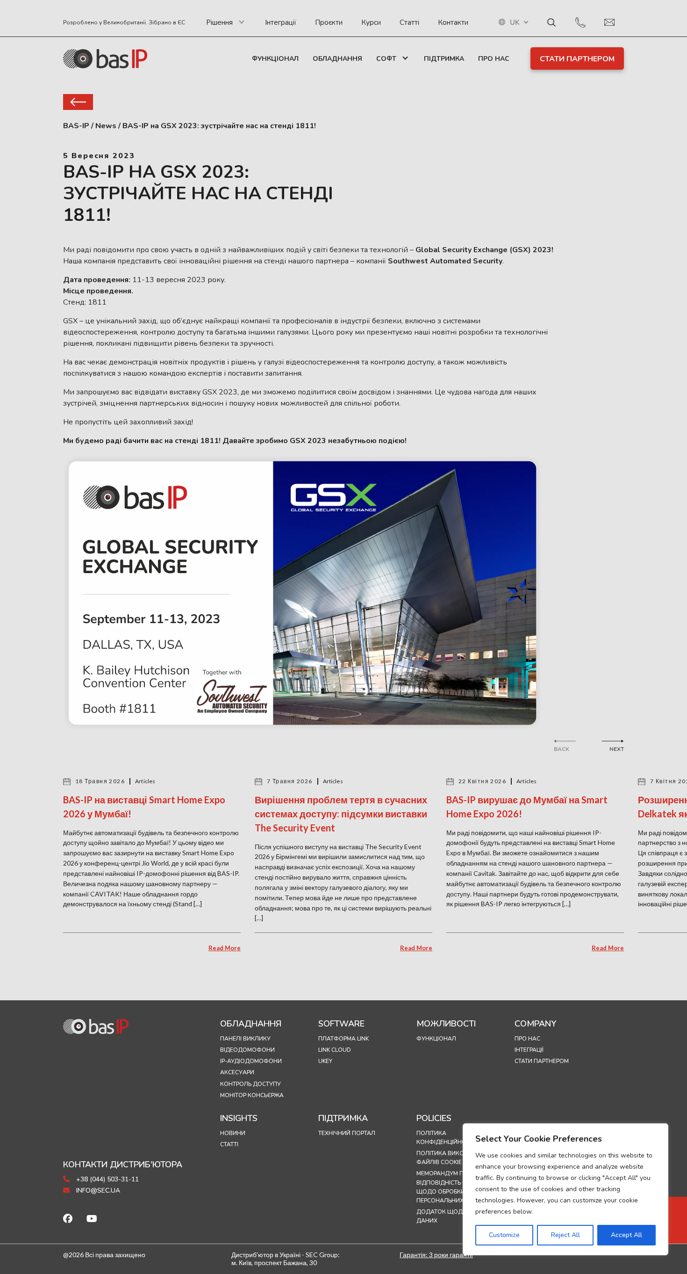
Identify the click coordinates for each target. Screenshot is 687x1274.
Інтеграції (280, 22)
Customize (504, 1234)
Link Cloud (334, 1050)
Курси (371, 22)
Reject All (565, 1234)
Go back (78, 102)
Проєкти (329, 22)
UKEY (325, 1061)
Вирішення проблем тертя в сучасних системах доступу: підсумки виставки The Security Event (341, 813)
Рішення (219, 22)
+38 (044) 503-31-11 (106, 1179)
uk (515, 22)
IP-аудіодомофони (251, 1061)
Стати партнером (577, 59)
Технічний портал (346, 1133)
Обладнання (337, 58)
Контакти (453, 22)
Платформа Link (343, 1038)
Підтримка (444, 58)
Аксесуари (237, 1072)
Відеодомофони (247, 1050)
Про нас (493, 58)
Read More (224, 948)
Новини (232, 1133)
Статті (409, 22)
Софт (386, 58)
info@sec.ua (97, 1190)
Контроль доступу (250, 1084)
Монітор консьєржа (252, 1095)
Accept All (626, 1234)
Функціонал (275, 58)
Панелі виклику (245, 1038)
